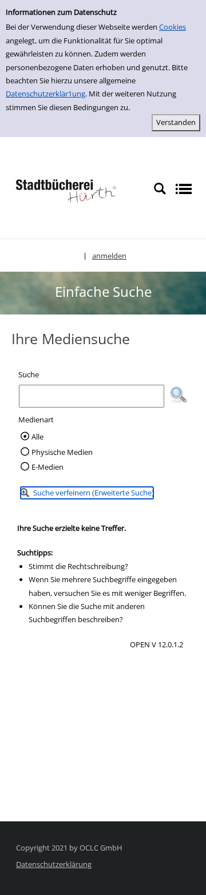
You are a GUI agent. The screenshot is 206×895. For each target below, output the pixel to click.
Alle (37, 437)
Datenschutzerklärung (54, 864)
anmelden (109, 256)
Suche (28, 374)
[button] (178, 395)
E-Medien (47, 467)
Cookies (172, 27)
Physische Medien (62, 452)
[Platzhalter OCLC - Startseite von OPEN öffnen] (66, 188)
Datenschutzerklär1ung (45, 93)
